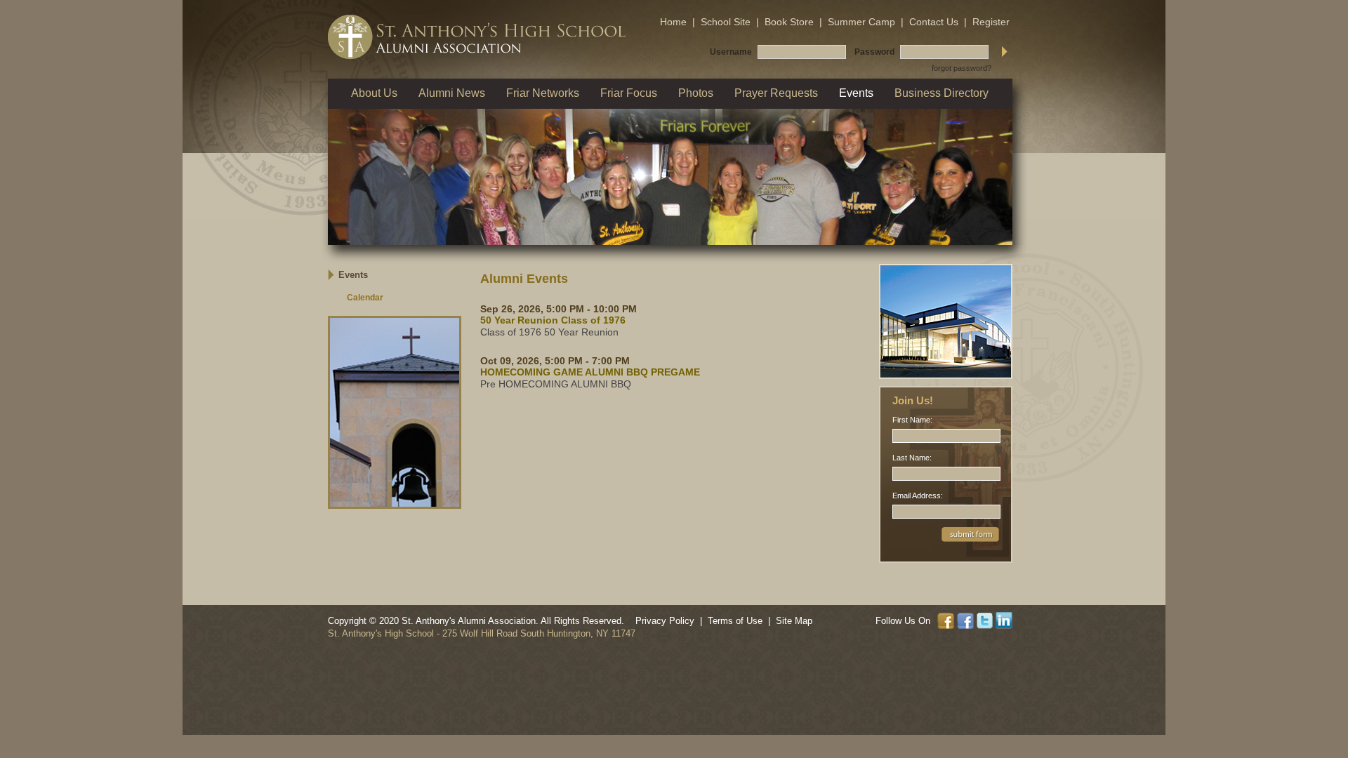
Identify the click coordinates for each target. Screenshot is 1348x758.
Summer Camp (861, 21)
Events (353, 275)
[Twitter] (986, 619)
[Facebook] (947, 619)
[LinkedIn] (1004, 619)
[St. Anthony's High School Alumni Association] (477, 37)
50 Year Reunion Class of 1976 (553, 320)
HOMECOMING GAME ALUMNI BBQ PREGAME (590, 372)
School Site (726, 21)
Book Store (789, 21)
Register (991, 21)
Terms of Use (735, 621)
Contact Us (933, 21)
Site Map (794, 621)
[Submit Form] (970, 533)
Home (673, 21)
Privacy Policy (664, 621)
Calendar (365, 297)
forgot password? (961, 68)
